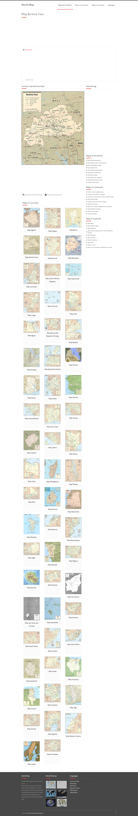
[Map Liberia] (52, 444)
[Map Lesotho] (32, 449)
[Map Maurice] (52, 506)
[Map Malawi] (73, 481)
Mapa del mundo (75, 788)
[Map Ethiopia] (32, 366)
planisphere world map (94, 173)
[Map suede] (32, 761)
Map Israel (91, 242)
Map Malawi (73, 484)
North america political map (96, 192)
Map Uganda (52, 734)
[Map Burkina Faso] (53, 164)
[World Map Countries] (51, 785)
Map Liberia (52, 447)
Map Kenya (73, 454)
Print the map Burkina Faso (54, 195)
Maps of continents (81, 5)
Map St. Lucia (91, 245)
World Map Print (92, 168)
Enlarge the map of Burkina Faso (33, 195)
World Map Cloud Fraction (95, 180)
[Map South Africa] (73, 641)
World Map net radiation (95, 177)
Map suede (32, 764)
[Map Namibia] (52, 561)
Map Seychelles (52, 622)
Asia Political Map (93, 199)
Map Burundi (52, 258)
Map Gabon (53, 398)
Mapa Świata (73, 792)
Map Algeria (31, 230)
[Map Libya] (32, 478)
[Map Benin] (73, 227)
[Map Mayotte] (32, 534)
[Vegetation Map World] (62, 803)
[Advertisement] (69, 33)
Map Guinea (73, 418)
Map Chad (73, 314)
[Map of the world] (62, 794)
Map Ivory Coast (52, 426)
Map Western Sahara (73, 736)
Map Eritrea (73, 365)
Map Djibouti (73, 342)
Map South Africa (73, 644)
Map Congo (32, 315)
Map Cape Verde (73, 278)
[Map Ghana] (32, 394)
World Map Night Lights (94, 165)
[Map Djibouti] (73, 339)
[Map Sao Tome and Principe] (32, 620)
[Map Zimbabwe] (52, 751)
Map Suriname (73, 679)
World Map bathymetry (94, 160)
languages (111, 5)
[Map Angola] (52, 228)
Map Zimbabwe (52, 754)
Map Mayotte (31, 537)
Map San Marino (73, 597)
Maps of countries (98, 5)
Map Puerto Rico (92, 240)
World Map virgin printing (95, 170)
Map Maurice (52, 509)
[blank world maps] (62, 785)
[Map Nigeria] (73, 558)
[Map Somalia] (52, 648)
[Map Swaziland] (32, 678)
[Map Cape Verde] (73, 275)
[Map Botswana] (73, 255)
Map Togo (73, 707)
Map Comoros (52, 306)
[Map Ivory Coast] (52, 423)
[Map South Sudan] (32, 643)
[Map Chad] (73, 310)
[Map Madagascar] (52, 478)
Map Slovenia (73, 617)
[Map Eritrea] (73, 362)
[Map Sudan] (52, 668)
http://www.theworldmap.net (35, 813)
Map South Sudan (31, 646)
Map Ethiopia (31, 369)
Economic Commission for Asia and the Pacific (101, 197)
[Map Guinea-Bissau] (32, 415)
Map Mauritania (73, 511)
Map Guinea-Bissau (32, 418)
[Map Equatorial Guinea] (52, 366)
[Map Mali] (32, 499)
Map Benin (73, 230)
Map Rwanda (52, 585)
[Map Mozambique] (73, 537)
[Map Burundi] (52, 255)
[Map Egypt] (32, 332)
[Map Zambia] (32, 726)
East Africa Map (92, 214)
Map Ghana (32, 398)
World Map (28, 4)
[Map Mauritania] (73, 508)
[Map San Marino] (73, 594)
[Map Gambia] (73, 394)
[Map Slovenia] (73, 614)
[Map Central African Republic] (52, 275)
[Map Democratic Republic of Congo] (52, 330)
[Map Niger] (32, 554)
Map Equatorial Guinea (53, 369)
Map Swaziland (31, 681)
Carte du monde (74, 781)
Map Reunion (31, 587)
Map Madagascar (52, 481)
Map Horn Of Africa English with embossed (100, 206)
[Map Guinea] (73, 415)
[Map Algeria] (32, 227)
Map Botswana (73, 258)
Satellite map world (93, 182)
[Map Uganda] (52, 731)
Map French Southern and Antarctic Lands (100, 247)
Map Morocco (52, 529)
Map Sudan (53, 671)
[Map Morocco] (52, 526)
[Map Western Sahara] (73, 733)
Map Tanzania (52, 705)
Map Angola (52, 231)
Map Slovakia (91, 237)
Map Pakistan (92, 235)
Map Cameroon (31, 286)
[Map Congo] (32, 312)
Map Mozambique (73, 540)
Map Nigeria (73, 561)
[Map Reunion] (32, 584)
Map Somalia (52, 651)
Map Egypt (31, 335)
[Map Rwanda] (52, 582)
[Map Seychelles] (52, 619)
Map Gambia (73, 397)
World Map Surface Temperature (97, 163)
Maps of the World (64, 5)
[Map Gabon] (52, 395)
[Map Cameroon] (32, 283)
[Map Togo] (73, 704)
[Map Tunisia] (32, 705)
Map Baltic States (93, 204)
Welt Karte (73, 786)
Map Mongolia (92, 228)
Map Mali (31, 502)
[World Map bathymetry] (51, 794)
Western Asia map (93, 211)
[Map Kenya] (73, 451)
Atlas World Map (92, 175)
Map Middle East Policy (94, 209)
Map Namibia (52, 565)
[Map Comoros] (52, 303)
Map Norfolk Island (93, 226)
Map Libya (31, 481)
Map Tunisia (31, 708)
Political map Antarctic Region (96, 194)
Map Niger (31, 558)
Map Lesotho (31, 453)
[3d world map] (51, 803)
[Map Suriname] (73, 676)
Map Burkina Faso (31, 257)
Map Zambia (31, 729)
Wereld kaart (74, 790)
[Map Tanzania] (52, 702)
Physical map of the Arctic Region (97, 202)
